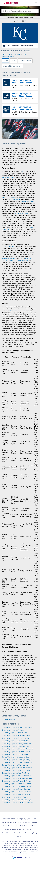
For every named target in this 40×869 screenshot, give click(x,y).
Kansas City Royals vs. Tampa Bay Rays (16, 794)
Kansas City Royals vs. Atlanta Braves (15, 733)
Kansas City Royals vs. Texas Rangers (15, 797)
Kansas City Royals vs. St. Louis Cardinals (16, 792)
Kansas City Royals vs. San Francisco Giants (17, 786)
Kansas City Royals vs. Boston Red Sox (15, 738)
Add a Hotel (20, 829)
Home (5, 60)
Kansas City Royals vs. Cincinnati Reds (15, 746)
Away (13, 60)
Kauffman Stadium (8, 246)
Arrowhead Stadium (9, 258)
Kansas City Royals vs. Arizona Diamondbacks (18, 727)
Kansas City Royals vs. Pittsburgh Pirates (16, 781)
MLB (23, 171)
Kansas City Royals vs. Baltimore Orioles (16, 735)
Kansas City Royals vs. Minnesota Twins (16, 770)
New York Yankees (8, 197)
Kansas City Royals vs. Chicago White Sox (16, 743)
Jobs (16, 826)
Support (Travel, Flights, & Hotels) (26, 819)
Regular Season (25, 60)
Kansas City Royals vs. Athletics (13, 730)
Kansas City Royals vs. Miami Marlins (15, 765)
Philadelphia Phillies (27, 201)
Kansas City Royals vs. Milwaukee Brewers (17, 767)
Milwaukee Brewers (8, 177)
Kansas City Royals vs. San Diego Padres (16, 784)
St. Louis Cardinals (21, 213)
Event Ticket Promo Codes (10, 833)
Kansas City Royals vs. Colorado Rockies (16, 751)
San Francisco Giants (17, 311)
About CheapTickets (9, 819)
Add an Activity (30, 829)
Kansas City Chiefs (21, 260)
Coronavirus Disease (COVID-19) (27, 822)
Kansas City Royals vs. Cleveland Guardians (17, 749)
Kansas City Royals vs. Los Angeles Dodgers (17, 762)
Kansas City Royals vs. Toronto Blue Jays (16, 800)
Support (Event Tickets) (9, 822)
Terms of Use (23, 833)
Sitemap (19, 836)
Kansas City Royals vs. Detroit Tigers (15, 754)
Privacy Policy (32, 833)
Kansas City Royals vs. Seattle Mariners (16, 789)
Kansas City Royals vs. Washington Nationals (17, 802)
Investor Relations (8, 826)
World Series (15, 199)
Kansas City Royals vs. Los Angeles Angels (17, 759)
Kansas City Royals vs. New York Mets (15, 773)
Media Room (23, 826)
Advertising (32, 826)
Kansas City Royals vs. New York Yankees (16, 775)
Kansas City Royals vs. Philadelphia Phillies (17, 778)
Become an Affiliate (10, 829)
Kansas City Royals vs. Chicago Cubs (15, 741)
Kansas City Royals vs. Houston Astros (15, 757)
